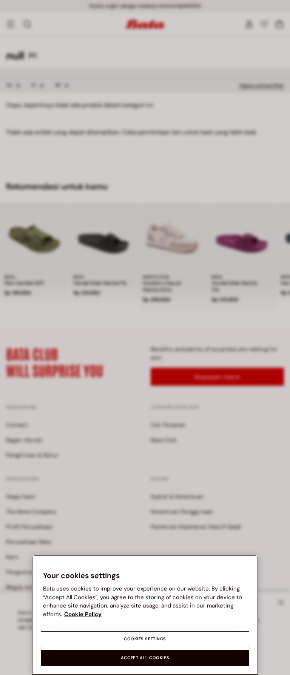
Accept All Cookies (145, 658)
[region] (145, 615)
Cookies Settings (145, 639)
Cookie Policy (83, 614)
